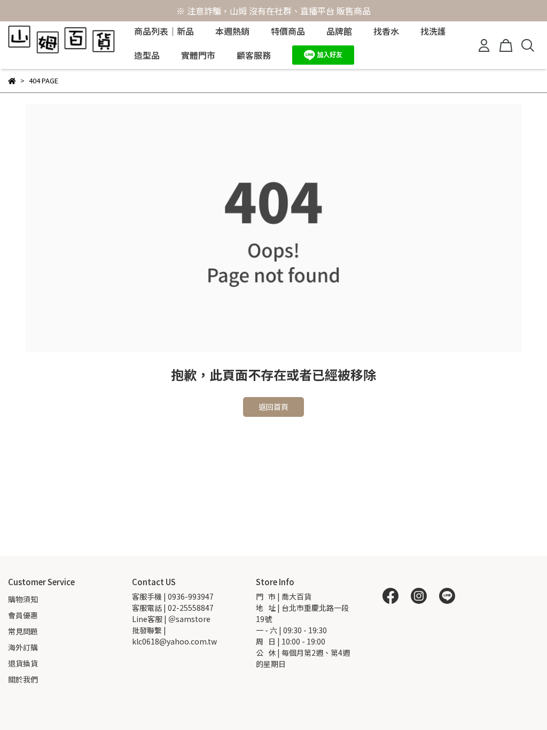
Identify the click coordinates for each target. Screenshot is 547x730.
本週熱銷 (232, 31)
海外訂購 (23, 647)
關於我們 (23, 679)
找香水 (386, 31)
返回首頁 (273, 406)
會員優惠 (23, 615)
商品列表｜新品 (164, 31)
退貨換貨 (23, 663)
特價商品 (288, 31)
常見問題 (23, 631)
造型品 (147, 55)
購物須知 (23, 599)
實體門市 (198, 55)
